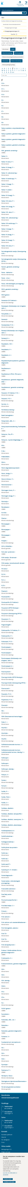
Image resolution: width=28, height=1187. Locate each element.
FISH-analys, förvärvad (8, 557)
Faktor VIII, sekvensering (9, 218)
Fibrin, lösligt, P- (6, 473)
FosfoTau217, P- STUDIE (9, 870)
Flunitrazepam (6, 647)
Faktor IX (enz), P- (7, 162)
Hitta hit (3, 1137)
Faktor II (4, 156)
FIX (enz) (4, 569)
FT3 (2, 992)
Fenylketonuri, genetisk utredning (12, 387)
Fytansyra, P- (5, 1070)
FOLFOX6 (4, 733)
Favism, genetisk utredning (10, 267)
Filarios (3, 518)
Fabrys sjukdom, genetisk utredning (12, 145)
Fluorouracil (5, 688)
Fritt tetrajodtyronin (7, 945)
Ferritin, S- (4, 404)
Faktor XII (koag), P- (7, 240)
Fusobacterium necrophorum (10, 1042)
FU (2, 1003)
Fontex (3, 780)
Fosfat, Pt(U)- (5, 797)
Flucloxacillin (5, 597)
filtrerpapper (5, 524)
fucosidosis (5, 1014)
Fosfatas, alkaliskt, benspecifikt (11, 814)
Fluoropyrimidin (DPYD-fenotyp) (11, 677)
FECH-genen (5, 295)
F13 (2, 94)
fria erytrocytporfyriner (9, 900)
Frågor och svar (5, 1152)
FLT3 (2, 585)
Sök (24, 12)
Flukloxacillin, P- (6, 636)
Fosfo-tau (4, 853)
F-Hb (2, 451)
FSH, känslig (5, 980)
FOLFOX (4, 728)
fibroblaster (5, 507)
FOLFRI (3, 739)
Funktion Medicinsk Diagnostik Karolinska (11, 21)
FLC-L (3, 580)
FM (2, 711)
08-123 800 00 (8, 1108)
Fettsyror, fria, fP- (7, 434)
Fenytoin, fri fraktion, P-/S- (10, 393)
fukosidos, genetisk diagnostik (11, 1031)
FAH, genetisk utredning (9, 150)
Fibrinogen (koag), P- (8, 496)
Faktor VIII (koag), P (7, 206)
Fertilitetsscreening (7, 410)
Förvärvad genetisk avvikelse (10, 1087)
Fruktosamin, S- (6, 958)
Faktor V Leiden (6, 190)
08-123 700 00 (8, 1122)
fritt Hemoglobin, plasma (9, 928)
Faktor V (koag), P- (7, 184)
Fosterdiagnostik (6, 875)
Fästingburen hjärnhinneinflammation (13, 1081)
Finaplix (3, 541)
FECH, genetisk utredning (9, 289)
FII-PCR (3, 513)
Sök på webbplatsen (7, 10)
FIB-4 (3, 462)
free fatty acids (6, 894)
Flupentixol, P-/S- (6, 700)
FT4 (2, 997)
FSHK (3, 986)
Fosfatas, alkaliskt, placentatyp (11, 825)
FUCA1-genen (5, 1008)
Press (3, 1142)
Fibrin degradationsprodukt (10, 468)
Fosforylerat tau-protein (9, 847)
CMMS (12, 49)
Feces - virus (5, 278)
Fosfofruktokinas (6, 836)
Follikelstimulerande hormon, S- (11, 744)
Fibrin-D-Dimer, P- (7, 479)
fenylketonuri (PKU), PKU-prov (11, 374)
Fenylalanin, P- (6, 349)
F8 (2, 117)
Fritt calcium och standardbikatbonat (13, 922)
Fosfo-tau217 (5, 864)
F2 (2, 100)
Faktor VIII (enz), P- (7, 201)
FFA (2, 445)
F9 (2, 122)
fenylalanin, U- (6, 355)
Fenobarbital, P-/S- (7, 325)
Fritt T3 (3, 933)
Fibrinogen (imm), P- (7, 490)
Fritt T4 (3, 939)
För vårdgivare (5, 1140)
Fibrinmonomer (6, 485)
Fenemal (4, 319)
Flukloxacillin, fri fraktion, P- (10, 630)
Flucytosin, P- (5, 619)
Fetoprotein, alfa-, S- (7, 421)
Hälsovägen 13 (8, 1113)
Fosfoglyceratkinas (7, 842)
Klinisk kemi (5, 61)
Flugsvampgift (6, 625)
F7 (2, 111)
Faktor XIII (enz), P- (7, 246)
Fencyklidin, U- (6, 314)
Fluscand (4, 705)
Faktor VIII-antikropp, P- (9, 223)
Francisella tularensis (8, 889)
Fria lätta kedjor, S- (7, 905)
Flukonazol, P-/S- (6, 641)
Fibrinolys (4, 501)
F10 (2, 83)
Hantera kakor (8, 1179)
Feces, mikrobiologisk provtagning (12, 284)
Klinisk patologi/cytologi (8, 64)
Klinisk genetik (18, 53)
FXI (2, 1048)
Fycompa (4, 1064)
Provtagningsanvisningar (11, 28)
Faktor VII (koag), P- (7, 195)
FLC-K (3, 574)
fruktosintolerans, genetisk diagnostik (13, 964)
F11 (2, 89)
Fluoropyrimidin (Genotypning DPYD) (13, 683)
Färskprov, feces (6, 1076)
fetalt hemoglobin (7, 415)
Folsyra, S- (4, 775)
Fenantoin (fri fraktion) (8, 300)
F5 (2, 106)
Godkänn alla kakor (9, 1182)
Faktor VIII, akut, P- (7, 212)
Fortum (3, 786)
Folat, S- (4, 722)
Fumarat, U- (5, 1036)
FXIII (2, 1059)
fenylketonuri (5, 368)
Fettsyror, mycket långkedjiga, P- (11, 440)
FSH (2, 969)
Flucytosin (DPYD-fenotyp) (9, 608)
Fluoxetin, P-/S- (6, 694)
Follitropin (4, 758)
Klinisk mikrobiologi (16, 61)
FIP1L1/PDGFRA (6, 546)
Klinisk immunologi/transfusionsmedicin (12, 57)
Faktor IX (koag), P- (7, 167)
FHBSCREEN (5, 457)
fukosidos (4, 1025)
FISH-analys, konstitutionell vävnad (12, 563)
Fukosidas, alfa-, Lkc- (8, 1020)
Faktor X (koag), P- (7, 229)
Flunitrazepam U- (6, 666)
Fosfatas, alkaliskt (7, 808)
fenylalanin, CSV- (6, 344)
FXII (2, 1053)
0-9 (13, 72)
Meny (26, 4)
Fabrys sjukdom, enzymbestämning (12, 128)
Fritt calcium (5, 917)
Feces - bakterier (6, 272)
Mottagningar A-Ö (6, 1149)
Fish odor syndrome (7, 552)
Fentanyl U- (5, 338)
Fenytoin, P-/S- (6, 398)
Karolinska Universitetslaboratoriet (11, 24)
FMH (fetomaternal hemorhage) (11, 716)
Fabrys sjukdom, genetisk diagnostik (13, 134)
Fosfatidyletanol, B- (7, 831)
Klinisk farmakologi (7, 53)
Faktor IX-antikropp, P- (8, 178)
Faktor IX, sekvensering (8, 173)
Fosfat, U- (4, 803)
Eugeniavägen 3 (8, 1127)
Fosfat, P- (4, 791)
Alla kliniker (5, 49)
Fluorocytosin (5, 672)
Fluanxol (4, 591)
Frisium (3, 911)
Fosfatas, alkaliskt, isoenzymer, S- (12, 819)
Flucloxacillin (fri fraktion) (9, 602)
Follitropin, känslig (7, 769)
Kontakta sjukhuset (6, 1134)
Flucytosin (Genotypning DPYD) (11, 613)
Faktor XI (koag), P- (7, 234)
